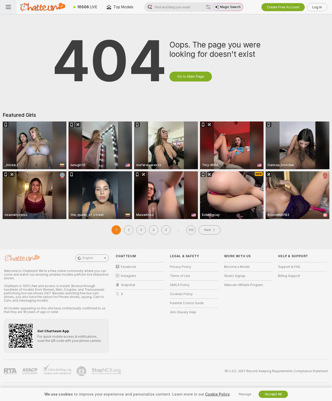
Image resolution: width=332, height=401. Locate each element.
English (87, 258)
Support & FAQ (289, 267)
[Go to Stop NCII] (107, 371)
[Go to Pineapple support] (82, 371)
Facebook (128, 267)
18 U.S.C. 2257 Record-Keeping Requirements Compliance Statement (276, 371)
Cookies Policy (181, 294)
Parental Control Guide (187, 303)
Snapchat (128, 285)
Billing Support (289, 276)
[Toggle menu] (8, 7)
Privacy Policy (180, 267)
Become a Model (237, 267)
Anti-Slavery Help (183, 312)
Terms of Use (180, 276)
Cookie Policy (217, 394)
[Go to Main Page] (42, 7)
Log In (317, 7)
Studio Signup (234, 276)
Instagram (128, 276)
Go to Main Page (190, 76)
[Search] (208, 7)
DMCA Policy (180, 285)
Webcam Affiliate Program (243, 285)
